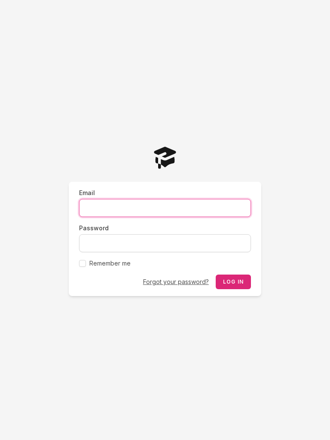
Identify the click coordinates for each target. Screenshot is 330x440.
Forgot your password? (176, 281)
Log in (233, 281)
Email (87, 192)
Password (94, 228)
